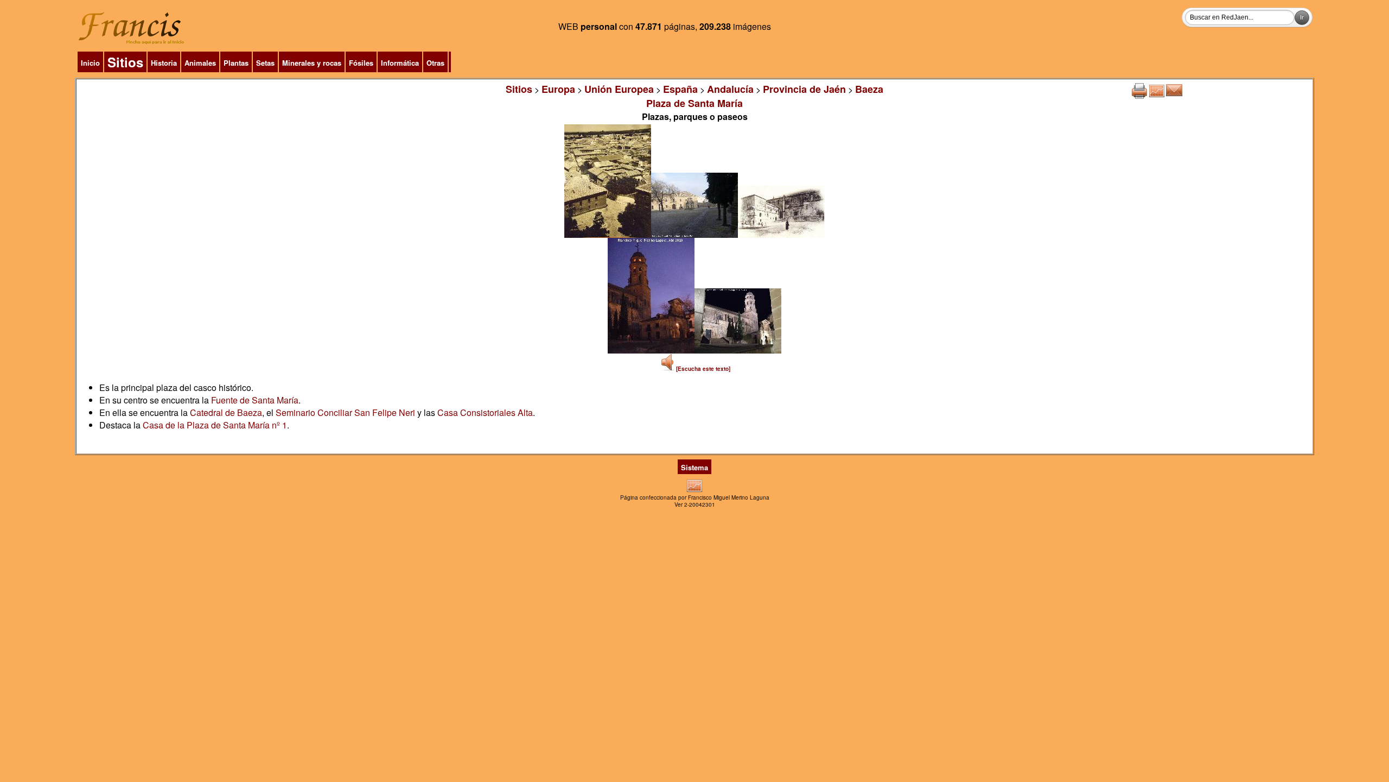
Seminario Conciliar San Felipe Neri (345, 412)
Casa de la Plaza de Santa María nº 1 (215, 425)
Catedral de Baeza (226, 412)
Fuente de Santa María (254, 400)
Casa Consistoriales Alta (485, 412)
